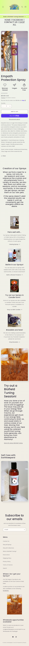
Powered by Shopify (21, 642)
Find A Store (6, 555)
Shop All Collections (8, 548)
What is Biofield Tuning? (9, 551)
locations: (6, 590)
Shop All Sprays (7, 544)
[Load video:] (14, 481)
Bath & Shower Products (14, 275)
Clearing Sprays (13, 244)
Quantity (3, 103)
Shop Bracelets (13, 342)
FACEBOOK (17, 19)
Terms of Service (8, 565)
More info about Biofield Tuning (13, 443)
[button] (3, 7)
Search (5, 568)
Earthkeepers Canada (12, 642)
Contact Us (6, 541)
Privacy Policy (7, 561)
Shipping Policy (7, 558)
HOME (7, 19)
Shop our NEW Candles (13, 309)
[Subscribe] (24, 529)
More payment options (14, 119)
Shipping (3, 97)
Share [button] (4, 156)
